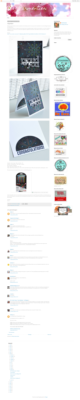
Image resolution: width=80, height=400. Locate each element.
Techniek (17, 205)
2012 (10, 392)
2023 (10, 349)
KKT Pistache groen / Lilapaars (15, 370)
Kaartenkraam (12, 276)
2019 (10, 381)
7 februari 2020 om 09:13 (14, 221)
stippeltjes (11, 376)
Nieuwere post (10, 334)
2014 (10, 389)
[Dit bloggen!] (23, 204)
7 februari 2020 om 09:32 (14, 230)
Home (8, 17)
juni (11, 363)
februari (11, 369)
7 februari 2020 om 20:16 (14, 259)
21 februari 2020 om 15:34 (14, 311)
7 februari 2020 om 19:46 (14, 252)
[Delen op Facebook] (25, 204)
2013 (10, 390)
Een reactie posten (11, 332)
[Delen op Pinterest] (27, 204)
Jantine (11, 224)
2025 (10, 346)
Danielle (11, 249)
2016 (10, 386)
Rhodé (11, 255)
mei (11, 365)
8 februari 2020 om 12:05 (14, 282)
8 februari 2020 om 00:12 (14, 266)
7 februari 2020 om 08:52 (14, 214)
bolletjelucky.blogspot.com (14, 285)
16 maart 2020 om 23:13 (13, 330)
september (12, 359)
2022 (10, 350)
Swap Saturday (12, 372)
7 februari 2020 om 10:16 (14, 237)
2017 (10, 384)
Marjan (11, 270)
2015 (10, 387)
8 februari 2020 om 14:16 (14, 290)
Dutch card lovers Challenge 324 (15, 378)
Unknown (11, 314)
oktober (11, 357)
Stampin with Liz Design (14, 218)
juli (11, 362)
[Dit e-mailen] (22, 204)
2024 (10, 347)
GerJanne (11, 262)
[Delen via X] (24, 204)
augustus (11, 360)
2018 (10, 383)
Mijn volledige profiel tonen (64, 24)
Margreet (11, 233)
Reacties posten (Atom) (15, 336)
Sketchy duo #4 (12, 375)
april (11, 366)
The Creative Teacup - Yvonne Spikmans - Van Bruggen (19, 300)
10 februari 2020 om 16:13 (14, 296)
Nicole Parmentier (64, 22)
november (12, 356)
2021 (10, 352)
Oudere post (49, 334)
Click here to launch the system (15, 328)
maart (11, 368)
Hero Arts (14, 205)
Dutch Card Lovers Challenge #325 (15, 373)
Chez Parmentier (26, 8)
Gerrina (11, 308)
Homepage (29, 334)
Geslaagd (11, 205)
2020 (10, 353)
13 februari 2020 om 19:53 (14, 305)
